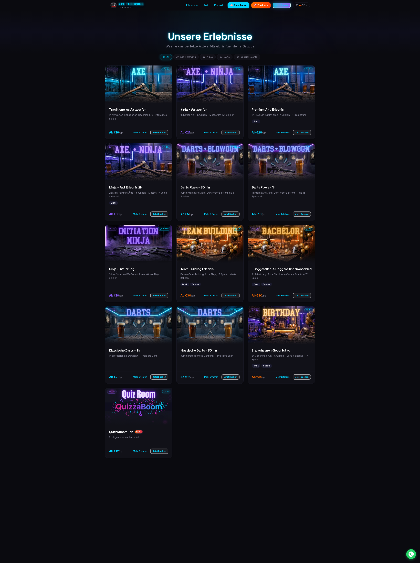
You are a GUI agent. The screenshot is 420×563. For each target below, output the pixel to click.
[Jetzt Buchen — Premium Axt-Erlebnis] (281, 102)
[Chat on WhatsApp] (411, 554)
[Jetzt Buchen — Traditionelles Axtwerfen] (138, 102)
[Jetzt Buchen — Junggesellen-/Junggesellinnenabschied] (281, 263)
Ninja (210, 56)
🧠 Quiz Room (238, 5)
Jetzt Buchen (281, 5)
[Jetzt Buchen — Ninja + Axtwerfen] (210, 102)
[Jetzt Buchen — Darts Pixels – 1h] (281, 182)
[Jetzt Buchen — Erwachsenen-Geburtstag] (281, 345)
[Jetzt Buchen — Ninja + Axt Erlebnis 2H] (138, 182)
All (168, 56)
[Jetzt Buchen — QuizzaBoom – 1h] (138, 423)
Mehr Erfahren (140, 132)
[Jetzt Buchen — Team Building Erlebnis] (210, 263)
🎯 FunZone (261, 5)
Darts (227, 56)
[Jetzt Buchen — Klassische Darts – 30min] (210, 345)
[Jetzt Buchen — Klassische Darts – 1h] (138, 345)
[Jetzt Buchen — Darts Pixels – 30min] (210, 182)
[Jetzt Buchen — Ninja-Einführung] (138, 263)
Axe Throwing (188, 56)
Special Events (249, 56)
